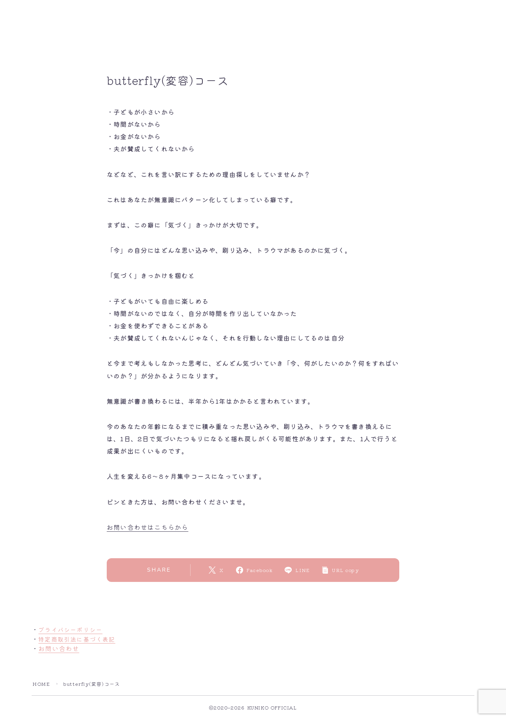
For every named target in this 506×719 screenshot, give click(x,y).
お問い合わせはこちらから (147, 527)
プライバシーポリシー (70, 629)
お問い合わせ (58, 648)
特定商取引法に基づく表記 (76, 639)
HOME (41, 683)
